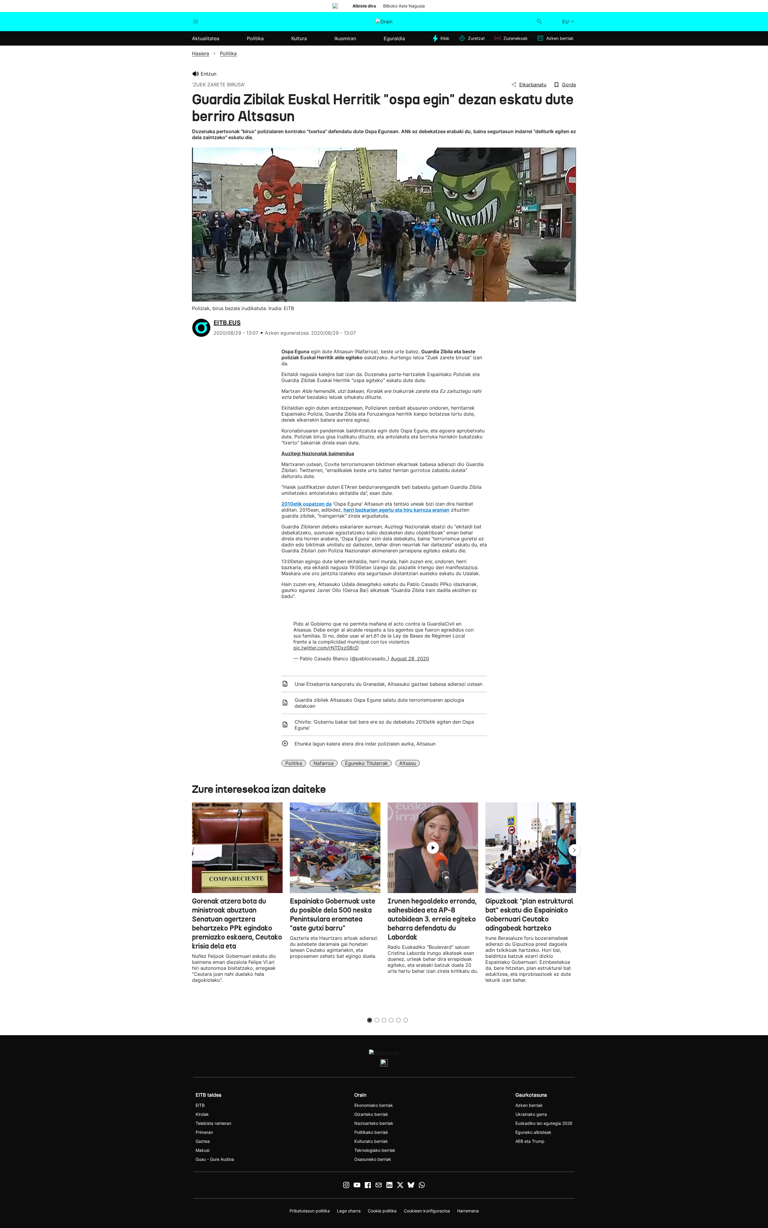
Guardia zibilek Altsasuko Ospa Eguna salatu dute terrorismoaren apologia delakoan (379, 703)
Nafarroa (324, 763)
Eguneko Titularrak (366, 763)
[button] (574, 850)
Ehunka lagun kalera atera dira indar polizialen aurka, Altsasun (365, 744)
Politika (293, 763)
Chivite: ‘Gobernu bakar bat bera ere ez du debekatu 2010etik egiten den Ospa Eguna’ (384, 725)
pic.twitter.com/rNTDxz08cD (326, 648)
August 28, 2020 (410, 659)
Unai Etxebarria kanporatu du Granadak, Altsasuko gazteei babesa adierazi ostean (388, 684)
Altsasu (407, 763)
